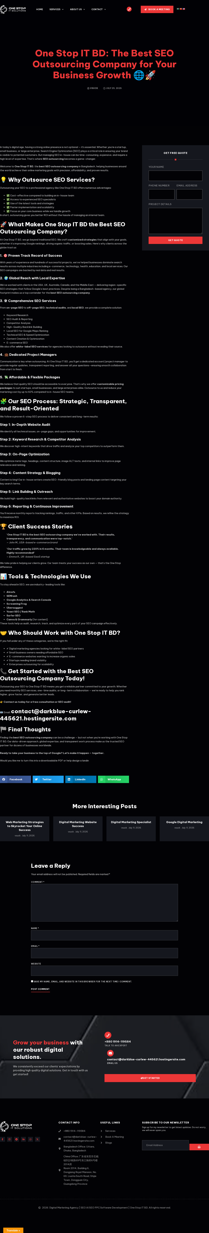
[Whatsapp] (30, 1139)
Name (35, 928)
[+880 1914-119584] (107, 1035)
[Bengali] (178, 9)
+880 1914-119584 (117, 1041)
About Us (76, 9)
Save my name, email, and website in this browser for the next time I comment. (83, 981)
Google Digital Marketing (184, 822)
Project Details (160, 204)
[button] (15, 779)
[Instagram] (9, 1139)
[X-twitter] (37, 1139)
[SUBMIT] (199, 1147)
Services (54, 9)
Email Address (187, 185)
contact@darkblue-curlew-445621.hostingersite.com (45, 715)
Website (36, 964)
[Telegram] (16, 1139)
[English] (184, 9)
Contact (97, 9)
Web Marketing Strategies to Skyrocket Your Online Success (25, 826)
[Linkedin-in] (23, 1139)
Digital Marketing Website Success (78, 824)
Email (35, 946)
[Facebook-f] (2, 1139)
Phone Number (159, 185)
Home (39, 9)
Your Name (156, 166)
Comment (37, 882)
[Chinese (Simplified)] (181, 9)
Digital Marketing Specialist (131, 822)
